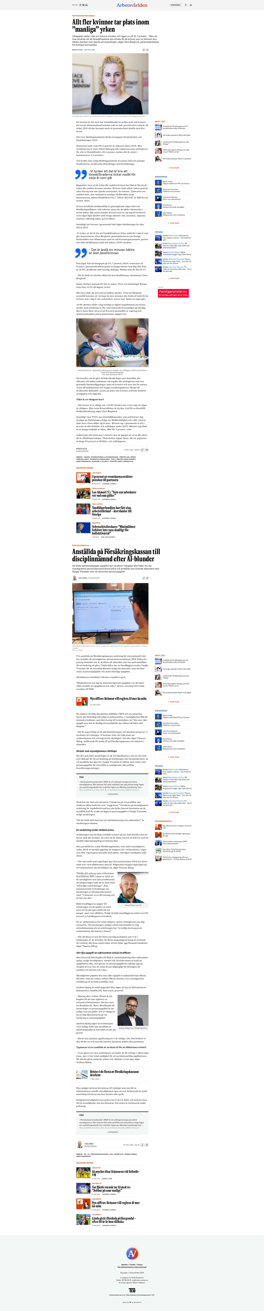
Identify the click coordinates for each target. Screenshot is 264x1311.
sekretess (119, 1154)
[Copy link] (144, 50)
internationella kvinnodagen (105, 457)
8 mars (87, 457)
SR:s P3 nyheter (88, 873)
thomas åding (130, 1154)
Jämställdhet (82, 459)
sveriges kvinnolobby (100, 459)
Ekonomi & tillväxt (100, 461)
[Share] (147, 50)
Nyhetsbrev (175, 5)
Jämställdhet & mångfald (121, 461)
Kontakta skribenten (82, 451)
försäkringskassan (100, 1154)
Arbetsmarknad (83, 461)
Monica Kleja (77, 50)
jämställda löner (127, 457)
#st (85, 1154)
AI (89, 1154)
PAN (111, 1154)
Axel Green (82, 578)
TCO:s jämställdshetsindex (123, 459)
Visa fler (174, 168)
